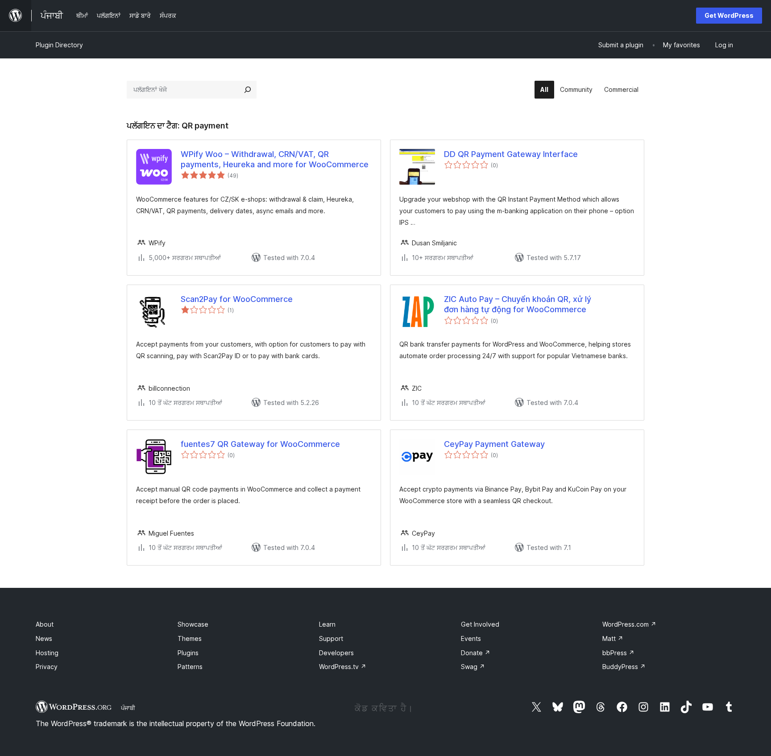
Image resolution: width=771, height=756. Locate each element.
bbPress (618, 653)
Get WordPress (729, 15)
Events (471, 638)
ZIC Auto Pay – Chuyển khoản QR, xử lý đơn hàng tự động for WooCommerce (517, 304)
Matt (612, 638)
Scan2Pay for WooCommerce (237, 299)
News (44, 638)
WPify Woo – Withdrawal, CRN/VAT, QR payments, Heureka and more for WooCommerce (275, 159)
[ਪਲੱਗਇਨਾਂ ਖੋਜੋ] (248, 90)
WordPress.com (629, 624)
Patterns (190, 666)
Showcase (193, 624)
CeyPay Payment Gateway (494, 444)
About (45, 624)
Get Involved (480, 624)
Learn (327, 624)
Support (331, 638)
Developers (336, 653)
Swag (473, 666)
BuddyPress (624, 666)
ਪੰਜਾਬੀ (128, 707)
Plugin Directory (59, 45)
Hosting (47, 653)
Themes (190, 638)
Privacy (47, 666)
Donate (475, 653)
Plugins (188, 653)
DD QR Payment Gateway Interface (511, 154)
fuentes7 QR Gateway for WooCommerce (260, 444)
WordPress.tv (342, 666)
